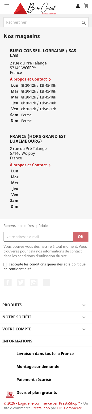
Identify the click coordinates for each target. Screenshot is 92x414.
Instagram (34, 282)
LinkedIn (46, 282)
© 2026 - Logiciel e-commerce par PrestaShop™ (42, 403)
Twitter (21, 282)
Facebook (8, 282)
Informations (17, 341)
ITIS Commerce (69, 407)
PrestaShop (40, 407)
